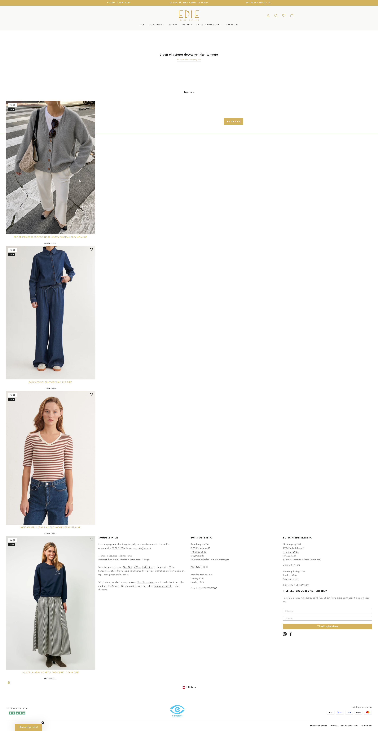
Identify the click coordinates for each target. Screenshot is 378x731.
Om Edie (187, 25)
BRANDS (173, 25)
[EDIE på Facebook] (290, 634)
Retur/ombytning (349, 726)
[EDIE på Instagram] (285, 634)
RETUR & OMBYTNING (209, 25)
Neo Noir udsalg (145, 582)
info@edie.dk (144, 548)
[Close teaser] (42, 722)
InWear (137, 567)
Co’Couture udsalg (163, 586)
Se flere (233, 122)
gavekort (232, 25)
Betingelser (366, 726)
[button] (28, 727)
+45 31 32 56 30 (199, 552)
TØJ (141, 25)
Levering (334, 726)
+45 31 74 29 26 (291, 552)
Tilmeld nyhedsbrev (327, 626)
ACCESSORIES (156, 25)
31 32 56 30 (118, 548)
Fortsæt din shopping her (189, 60)
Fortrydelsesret (318, 726)
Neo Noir (127, 567)
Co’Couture (147, 567)
